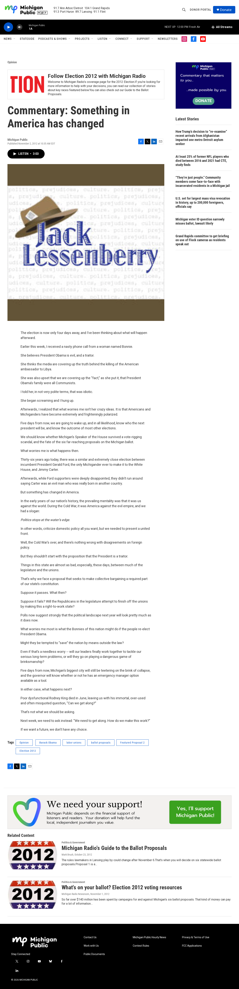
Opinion (12, 62)
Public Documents (94, 954)
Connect (122, 38)
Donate (226, 10)
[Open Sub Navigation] (14, 38)
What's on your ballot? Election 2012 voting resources (122, 887)
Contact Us (90, 937)
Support (143, 38)
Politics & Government (73, 842)
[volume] (19, 27)
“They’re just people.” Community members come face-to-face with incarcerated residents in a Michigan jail (203, 181)
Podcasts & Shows (52, 38)
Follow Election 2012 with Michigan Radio (97, 76)
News (8, 38)
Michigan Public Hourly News (149, 937)
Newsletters (168, 38)
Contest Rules (141, 945)
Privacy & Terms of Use (195, 937)
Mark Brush (67, 854)
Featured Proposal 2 (132, 742)
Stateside (27, 38)
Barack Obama (48, 742)
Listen (102, 38)
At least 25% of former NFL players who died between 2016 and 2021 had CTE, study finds (202, 161)
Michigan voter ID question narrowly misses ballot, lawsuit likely (200, 221)
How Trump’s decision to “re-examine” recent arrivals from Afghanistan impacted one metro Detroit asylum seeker (201, 138)
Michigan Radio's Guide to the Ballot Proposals (114, 848)
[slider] (25, 27)
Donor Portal (200, 9)
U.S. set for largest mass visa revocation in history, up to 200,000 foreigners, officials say (203, 202)
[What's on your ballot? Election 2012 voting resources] (32, 895)
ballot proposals (101, 742)
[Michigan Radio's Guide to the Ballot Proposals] (32, 855)
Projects (82, 38)
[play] (8, 27)
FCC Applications (192, 945)
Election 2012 (28, 750)
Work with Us (91, 945)
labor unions (73, 742)
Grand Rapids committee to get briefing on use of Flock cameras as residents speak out (202, 240)
